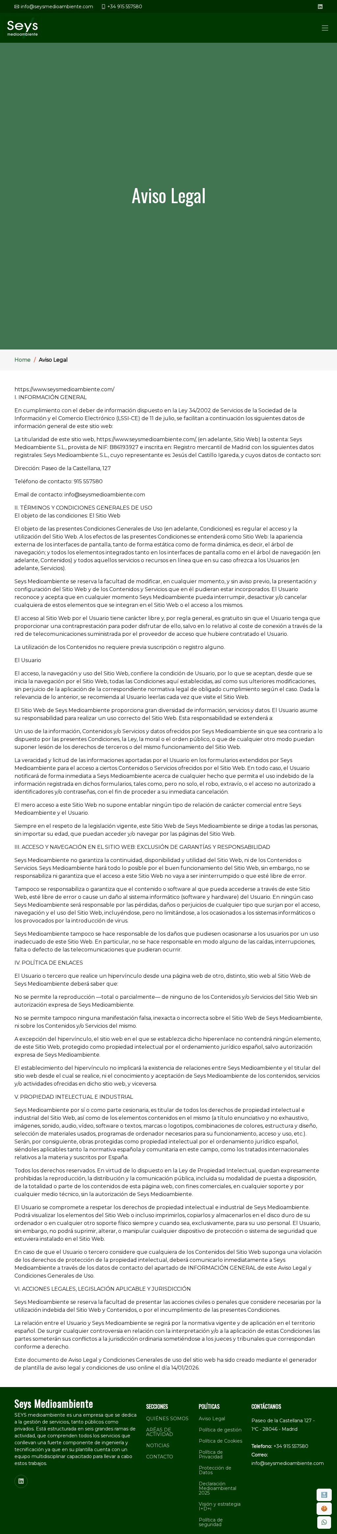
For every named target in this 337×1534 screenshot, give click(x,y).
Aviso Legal (212, 1418)
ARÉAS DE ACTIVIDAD (159, 1432)
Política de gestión (220, 1429)
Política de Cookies (220, 1441)
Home (22, 360)
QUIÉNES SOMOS (167, 1418)
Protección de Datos (215, 1470)
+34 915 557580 (290, 1446)
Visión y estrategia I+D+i (220, 1506)
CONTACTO (159, 1456)
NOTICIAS (157, 1445)
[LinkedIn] (320, 6)
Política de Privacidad (211, 1454)
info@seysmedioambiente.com (287, 1463)
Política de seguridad (211, 1522)
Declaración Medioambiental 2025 (217, 1488)
